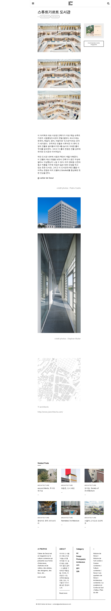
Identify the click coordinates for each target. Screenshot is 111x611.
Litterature (55, 16)
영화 (77, 571)
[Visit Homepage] (70, 3)
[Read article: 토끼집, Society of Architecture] (94, 475)
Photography (81, 559)
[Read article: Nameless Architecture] (70, 508)
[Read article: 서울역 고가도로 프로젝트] (94, 508)
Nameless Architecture (70, 521)
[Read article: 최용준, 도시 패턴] (70, 475)
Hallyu (96, 590)
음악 (77, 568)
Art (77, 553)
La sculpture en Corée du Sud (98, 585)
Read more (63, 593)
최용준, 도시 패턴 (68, 488)
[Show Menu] (33, 3)
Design (78, 556)
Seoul (95, 573)
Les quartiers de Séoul (97, 575)
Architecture (45, 16)
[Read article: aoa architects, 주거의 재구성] (47, 475)
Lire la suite (42, 577)
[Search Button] (108, 3)
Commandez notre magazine (94, 43)
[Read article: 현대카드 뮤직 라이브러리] (47, 508)
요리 (77, 565)
